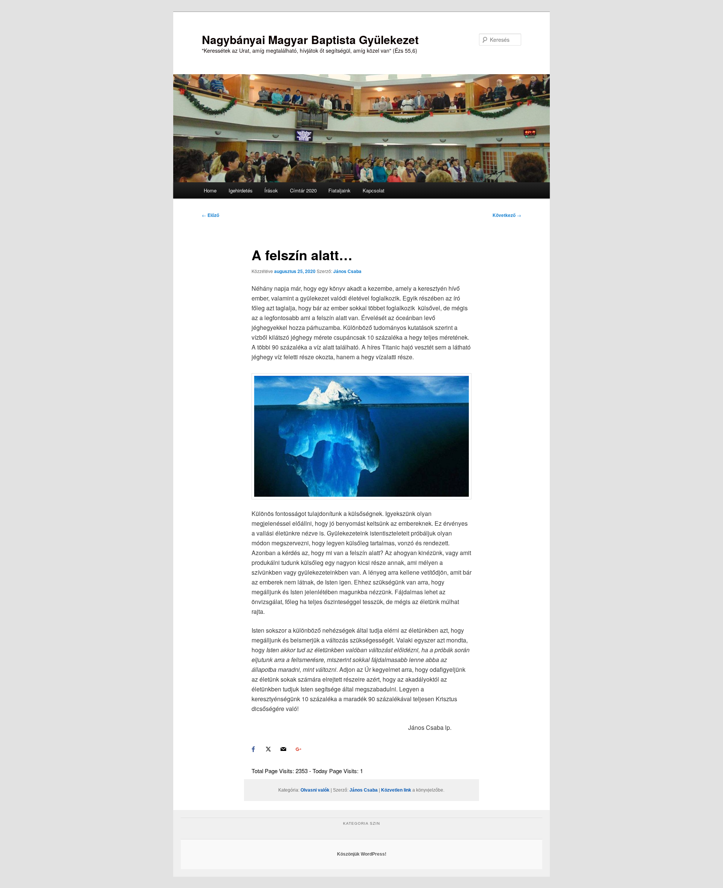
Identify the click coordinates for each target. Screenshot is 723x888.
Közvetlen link (396, 790)
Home (210, 190)
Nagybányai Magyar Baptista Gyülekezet (310, 39)
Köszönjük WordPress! (361, 854)
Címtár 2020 (303, 190)
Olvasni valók (314, 790)
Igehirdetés (241, 190)
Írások (271, 190)
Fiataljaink (339, 190)
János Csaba (347, 271)
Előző (210, 215)
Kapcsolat (373, 190)
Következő (507, 215)
